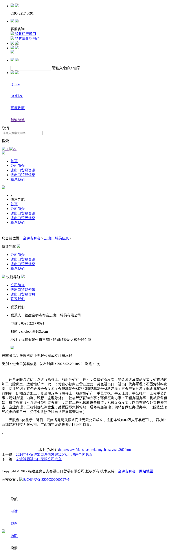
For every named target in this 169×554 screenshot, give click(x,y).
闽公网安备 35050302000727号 (46, 479)
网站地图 (146, 471)
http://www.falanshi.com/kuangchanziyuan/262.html (95, 449)
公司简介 (18, 165)
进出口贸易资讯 (23, 170)
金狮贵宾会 (31, 238)
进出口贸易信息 (23, 175)
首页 (14, 161)
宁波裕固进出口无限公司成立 (39, 459)
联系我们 (18, 179)
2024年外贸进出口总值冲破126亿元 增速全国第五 (54, 454)
